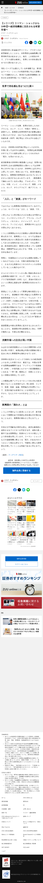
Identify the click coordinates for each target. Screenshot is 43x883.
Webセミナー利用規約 (8, 834)
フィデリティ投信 (15, 455)
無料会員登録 (21, 559)
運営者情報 (5, 801)
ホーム (4, 797)
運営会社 (25, 801)
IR (23, 805)
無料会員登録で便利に (35, 2)
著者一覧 (4, 812)
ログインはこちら (21, 564)
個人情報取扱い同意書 (29, 843)
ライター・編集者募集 (29, 812)
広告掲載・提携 (6, 809)
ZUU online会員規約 (7, 830)
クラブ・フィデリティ (11, 38)
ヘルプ (4, 851)
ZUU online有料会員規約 (30, 830)
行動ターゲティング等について (32, 840)
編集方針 (25, 827)
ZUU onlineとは (27, 797)
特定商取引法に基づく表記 (9, 840)
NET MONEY (5, 847)
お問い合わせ (27, 809)
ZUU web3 (26, 847)
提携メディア (27, 816)
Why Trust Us (6, 827)
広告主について (6, 821)
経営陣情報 (5, 805)
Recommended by (26, 546)
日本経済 (4, 17)
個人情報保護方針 (7, 843)
